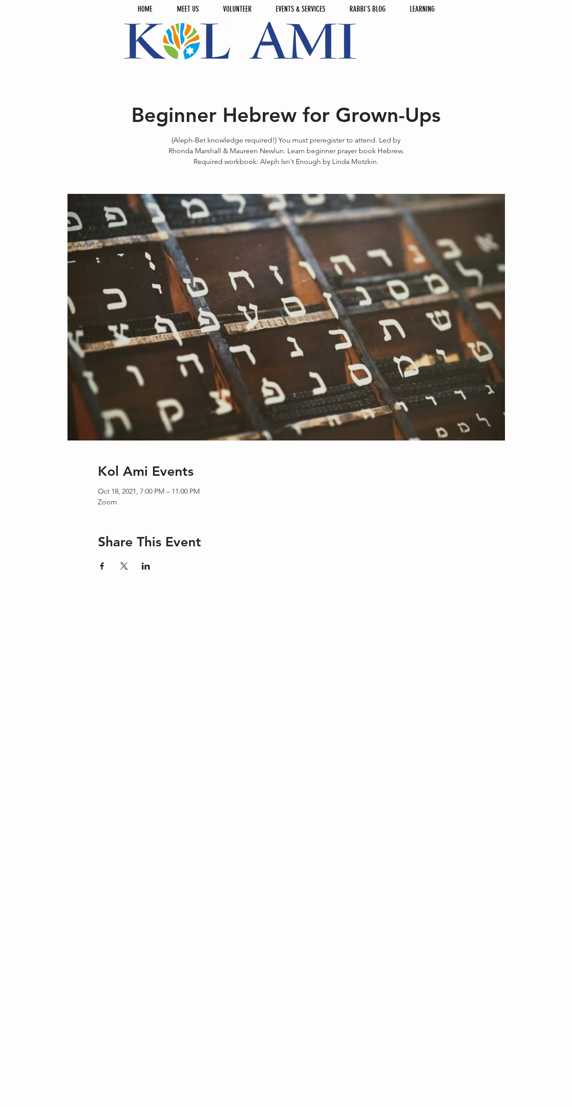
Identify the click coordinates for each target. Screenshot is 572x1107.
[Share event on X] (124, 566)
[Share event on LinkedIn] (146, 566)
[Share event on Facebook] (102, 566)
